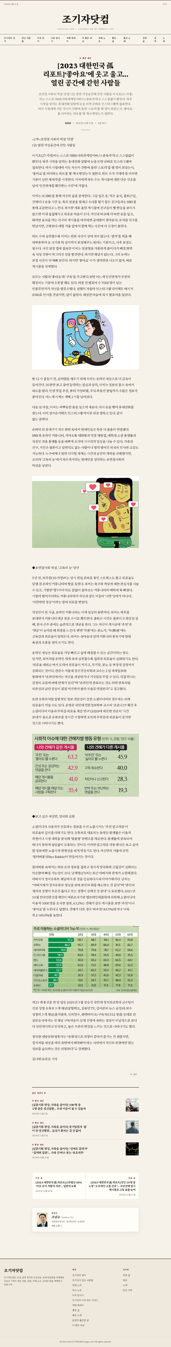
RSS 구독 (127, 1290)
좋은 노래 (77, 1315)
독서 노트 (77, 1290)
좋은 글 (75, 1310)
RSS (165, 4)
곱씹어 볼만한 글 (80, 1320)
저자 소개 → (57, 1225)
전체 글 (126, 1275)
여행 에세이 (78, 1305)
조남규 (68, 123)
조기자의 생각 (79, 1275)
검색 (155, 39)
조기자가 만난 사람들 (82, 1280)
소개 (164, 39)
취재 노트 (77, 1285)
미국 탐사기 (78, 1295)
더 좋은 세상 (85, 58)
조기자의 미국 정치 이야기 (85, 1300)
